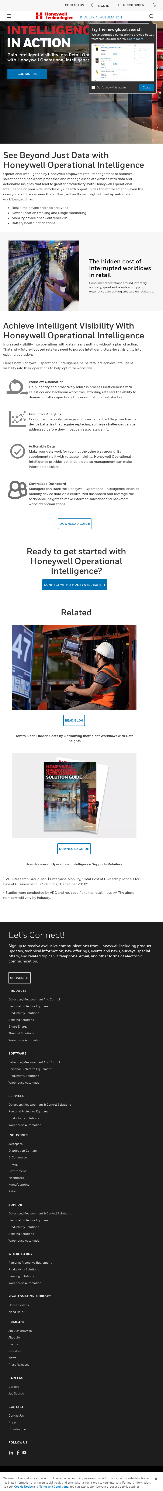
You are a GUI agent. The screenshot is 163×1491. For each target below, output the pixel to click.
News (12, 1358)
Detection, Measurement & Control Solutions (39, 1104)
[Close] (156, 1479)
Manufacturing (19, 1184)
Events (13, 1344)
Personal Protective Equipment (30, 1006)
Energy (13, 1164)
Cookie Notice (23, 1486)
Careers (13, 1386)
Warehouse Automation (24, 1040)
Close (146, 87)
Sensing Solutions (21, 1019)
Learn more (135, 39)
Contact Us (16, 1415)
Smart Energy (17, 1026)
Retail (12, 1191)
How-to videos (18, 1305)
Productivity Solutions (23, 1013)
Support (14, 1422)
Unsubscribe (17, 1429)
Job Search (16, 1393)
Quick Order (133, 5)
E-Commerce (17, 1157)
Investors (14, 1351)
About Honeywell (20, 1330)
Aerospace (15, 1144)
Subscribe (19, 978)
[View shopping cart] (155, 5)
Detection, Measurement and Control (34, 999)
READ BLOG (74, 720)
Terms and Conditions (53, 1486)
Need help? (16, 1311)
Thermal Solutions (21, 1033)
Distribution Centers (22, 1150)
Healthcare (16, 1177)
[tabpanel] (81, 271)
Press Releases (18, 1364)
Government (17, 1171)
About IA (14, 1337)
